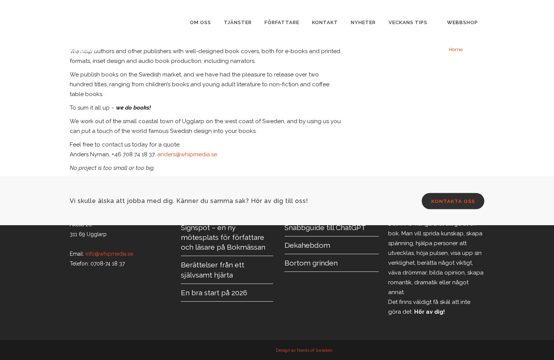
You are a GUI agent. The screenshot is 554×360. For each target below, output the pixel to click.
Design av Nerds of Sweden (304, 350)
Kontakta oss (453, 201)
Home (455, 49)
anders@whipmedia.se (187, 154)
